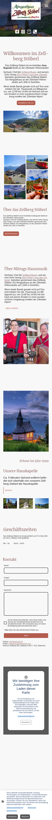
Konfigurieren (12, 811)
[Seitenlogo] (26, 11)
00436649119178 (16, 642)
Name (6, 565)
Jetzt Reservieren (11, 234)
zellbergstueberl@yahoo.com (19, 644)
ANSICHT (8, 490)
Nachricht (7, 590)
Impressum (32, 808)
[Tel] (35, 32)
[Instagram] (23, 32)
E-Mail (6, 578)
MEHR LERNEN (12, 308)
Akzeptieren (26, 722)
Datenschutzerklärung (26, 716)
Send (26, 636)
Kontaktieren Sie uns (26, 103)
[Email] (29, 32)
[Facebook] (17, 32)
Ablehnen (25, 817)
